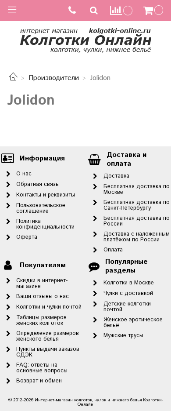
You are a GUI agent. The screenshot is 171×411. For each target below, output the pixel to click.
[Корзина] (154, 10)
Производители (53, 78)
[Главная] (13, 78)
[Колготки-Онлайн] (85, 39)
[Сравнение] (121, 10)
